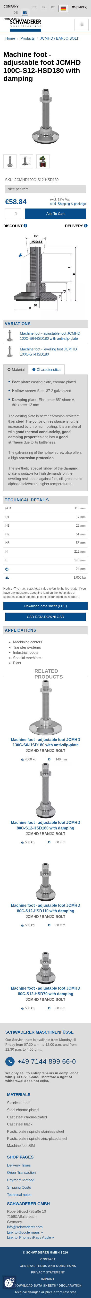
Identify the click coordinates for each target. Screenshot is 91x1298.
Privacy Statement (48, 1272)
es (34, 7)
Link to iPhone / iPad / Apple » (30, 1237)
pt (53, 7)
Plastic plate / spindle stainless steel (35, 1131)
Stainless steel (18, 1103)
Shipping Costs (19, 1187)
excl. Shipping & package (68, 204)
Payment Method (20, 1180)
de (16, 12)
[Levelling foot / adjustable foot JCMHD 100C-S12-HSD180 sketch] (45, 276)
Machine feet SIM (21, 1145)
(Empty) (81, 7)
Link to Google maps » (25, 1232)
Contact (48, 1259)
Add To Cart (55, 214)
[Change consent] (9, 1282)
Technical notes (19, 1195)
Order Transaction (21, 1172)
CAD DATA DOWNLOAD (45, 617)
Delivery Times (19, 1165)
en (25, 12)
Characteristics (48, 369)
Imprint (47, 1279)
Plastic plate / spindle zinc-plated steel (37, 1138)
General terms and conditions (48, 1266)
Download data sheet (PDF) (45, 606)
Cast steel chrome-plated (27, 1117)
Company (11, 6)
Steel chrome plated (23, 1110)
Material (18, 369)
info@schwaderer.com (25, 1227)
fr (44, 7)
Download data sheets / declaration (48, 1285)
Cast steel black (20, 1124)
